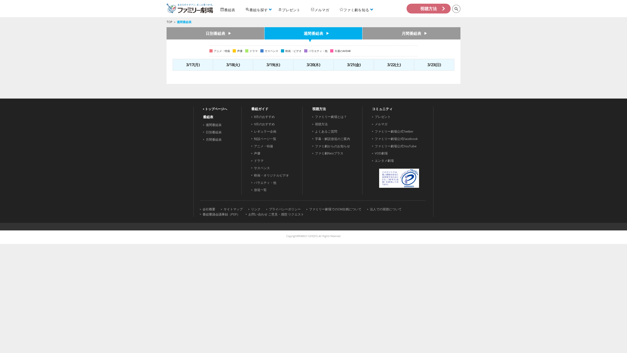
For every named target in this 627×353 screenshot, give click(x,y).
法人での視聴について (386, 209)
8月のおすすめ (264, 116)
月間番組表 (411, 33)
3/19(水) (273, 64)
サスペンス (262, 168)
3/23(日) (434, 64)
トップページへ (216, 109)
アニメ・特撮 (263, 146)
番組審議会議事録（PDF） (221, 214)
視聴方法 (428, 8)
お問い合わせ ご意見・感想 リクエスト (276, 214)
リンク (256, 209)
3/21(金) (354, 64)
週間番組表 (313, 33)
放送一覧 (260, 190)
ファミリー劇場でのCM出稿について (335, 209)
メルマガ (381, 124)
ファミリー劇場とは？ (331, 116)
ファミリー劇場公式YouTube (396, 146)
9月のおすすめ (264, 124)
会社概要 (209, 209)
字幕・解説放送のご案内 (332, 139)
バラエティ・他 (265, 182)
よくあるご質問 (326, 131)
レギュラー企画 (265, 131)
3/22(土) (394, 64)
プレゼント (383, 116)
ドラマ (259, 160)
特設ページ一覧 (265, 139)
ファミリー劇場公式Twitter (394, 131)
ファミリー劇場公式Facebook (396, 139)
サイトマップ (233, 209)
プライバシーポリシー (285, 209)
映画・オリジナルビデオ (271, 175)
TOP (169, 22)
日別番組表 (215, 33)
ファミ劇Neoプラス (329, 153)
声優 (257, 153)
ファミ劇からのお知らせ (332, 146)
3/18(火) (233, 64)
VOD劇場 (381, 153)
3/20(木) (313, 64)
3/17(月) (193, 64)
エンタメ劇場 (384, 160)
